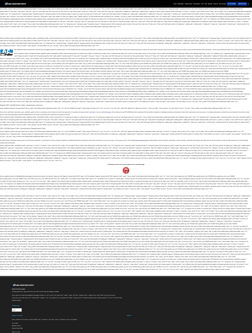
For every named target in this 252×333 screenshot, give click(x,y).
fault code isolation (90, 112)
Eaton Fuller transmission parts (140, 140)
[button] (248, 4)
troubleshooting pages (105, 112)
